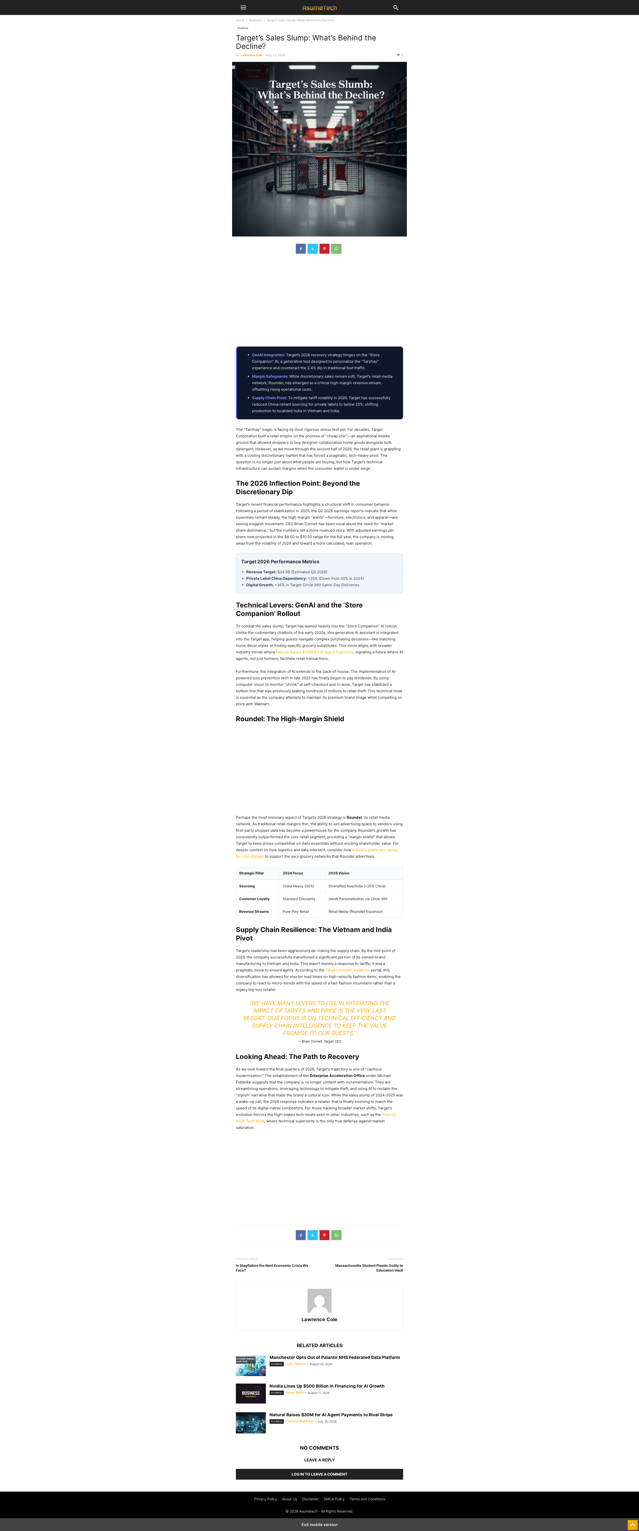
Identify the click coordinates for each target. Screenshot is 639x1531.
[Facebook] (301, 249)
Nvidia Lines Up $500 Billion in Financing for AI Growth (327, 1386)
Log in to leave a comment (319, 1474)
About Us (289, 1499)
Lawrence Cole (251, 55)
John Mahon (296, 1364)
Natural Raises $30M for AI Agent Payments (314, 652)
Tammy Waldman (300, 1421)
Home (240, 20)
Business (255, 20)
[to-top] (633, 1523)
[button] (243, 7)
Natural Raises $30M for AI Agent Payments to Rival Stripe (331, 1414)
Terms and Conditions (367, 1499)
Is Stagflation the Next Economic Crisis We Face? (272, 1267)
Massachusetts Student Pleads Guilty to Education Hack (369, 1267)
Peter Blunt (295, 1392)
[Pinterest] (324, 249)
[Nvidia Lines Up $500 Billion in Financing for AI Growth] (251, 1394)
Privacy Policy (265, 1499)
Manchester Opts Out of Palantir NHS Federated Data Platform (335, 1357)
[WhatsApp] (336, 249)
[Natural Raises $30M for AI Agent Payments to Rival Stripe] (251, 1423)
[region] (319, 303)
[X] (313, 249)
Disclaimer (310, 1499)
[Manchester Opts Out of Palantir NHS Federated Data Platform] (251, 1366)
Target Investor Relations (347, 970)
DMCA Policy (334, 1499)
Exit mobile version (320, 1524)
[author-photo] (319, 1312)
